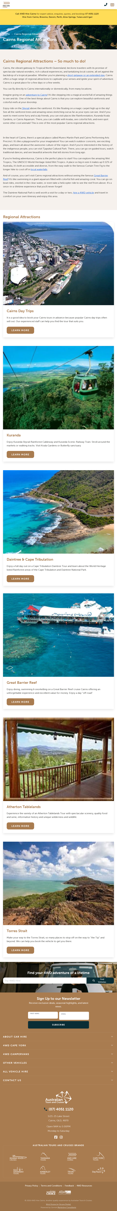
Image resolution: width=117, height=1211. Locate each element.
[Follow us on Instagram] (61, 1137)
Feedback (69, 1185)
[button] (58, 1036)
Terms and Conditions (51, 1185)
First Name (34, 1013)
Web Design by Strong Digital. (58, 1204)
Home (6, 33)
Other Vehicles (15, 1062)
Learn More (20, 330)
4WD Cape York (14, 1045)
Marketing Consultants (67, 1207)
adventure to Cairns (36, 94)
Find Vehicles (102, 980)
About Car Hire (15, 1036)
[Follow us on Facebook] (55, 1137)
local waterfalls (39, 169)
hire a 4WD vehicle (83, 192)
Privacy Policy (31, 1185)
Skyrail (25, 108)
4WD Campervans (16, 1054)
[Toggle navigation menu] (112, 4)
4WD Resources (84, 1185)
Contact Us (12, 1080)
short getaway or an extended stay (86, 75)
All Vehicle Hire (15, 1071)
